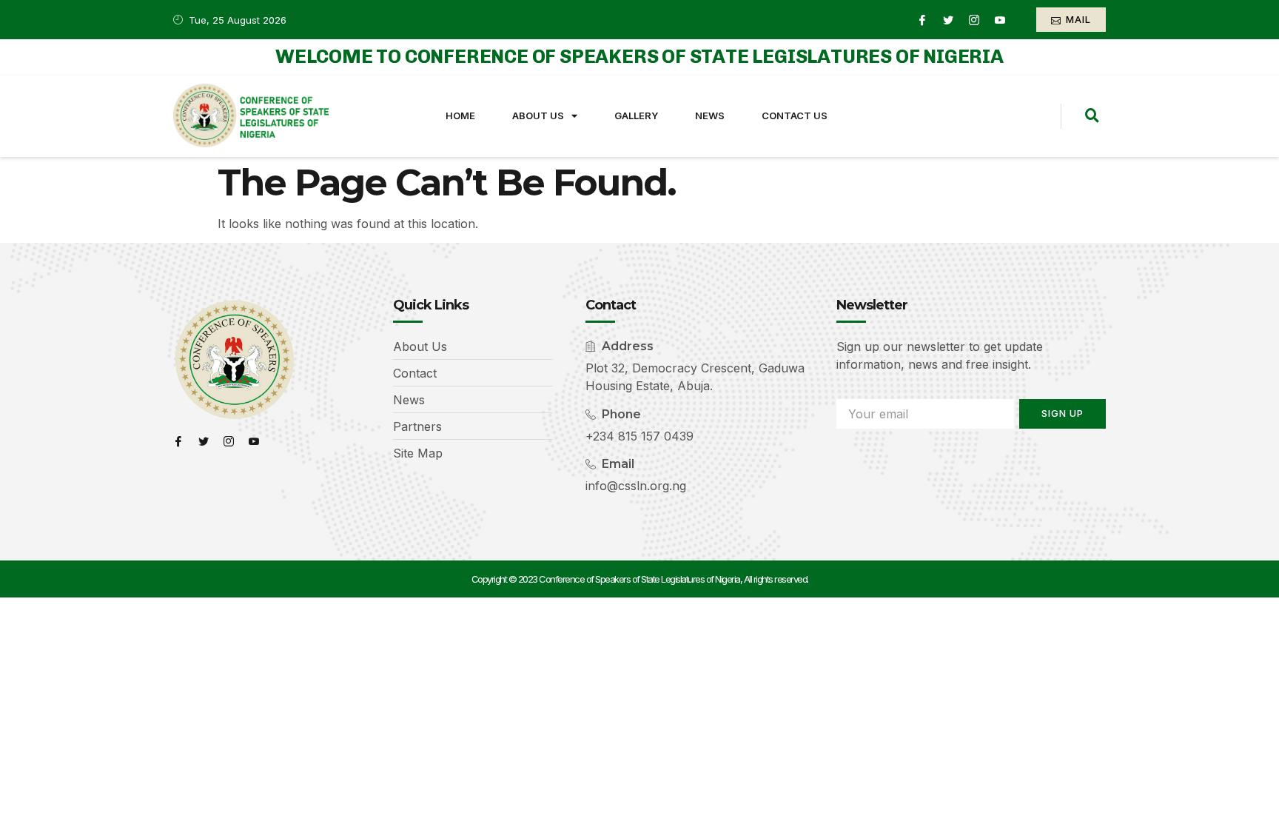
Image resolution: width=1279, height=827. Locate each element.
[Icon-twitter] (948, 20)
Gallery (636, 115)
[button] (1092, 116)
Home (460, 115)
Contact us (795, 115)
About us (538, 115)
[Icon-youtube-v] (1000, 20)
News (710, 115)
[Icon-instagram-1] (974, 20)
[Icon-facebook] (922, 20)
